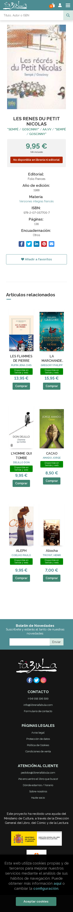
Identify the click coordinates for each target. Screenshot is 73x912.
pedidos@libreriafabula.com (38, 772)
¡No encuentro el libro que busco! (38, 778)
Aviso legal (38, 732)
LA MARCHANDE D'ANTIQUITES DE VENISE (52, 358)
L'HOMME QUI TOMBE (21, 456)
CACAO (51, 453)
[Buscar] (68, 15)
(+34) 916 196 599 (38, 698)
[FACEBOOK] (30, 680)
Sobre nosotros (38, 791)
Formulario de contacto (38, 711)
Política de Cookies (38, 745)
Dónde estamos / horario (38, 785)
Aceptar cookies (36, 901)
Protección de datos (38, 738)
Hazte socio (38, 797)
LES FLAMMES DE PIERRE (21, 358)
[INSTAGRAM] (43, 680)
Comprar (21, 386)
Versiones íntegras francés (36, 201)
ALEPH (21, 551)
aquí (57, 883)
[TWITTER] (36, 680)
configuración (45, 888)
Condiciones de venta (38, 751)
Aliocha (52, 551)
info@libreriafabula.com (38, 704)
